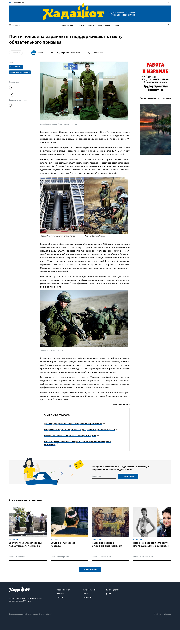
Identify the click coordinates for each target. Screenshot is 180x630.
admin (40, 53)
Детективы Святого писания (155, 98)
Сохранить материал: (18, 100)
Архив (116, 25)
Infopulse (167, 614)
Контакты (87, 598)
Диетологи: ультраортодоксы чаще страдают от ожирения (25, 544)
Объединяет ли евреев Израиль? (63, 544)
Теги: (11, 63)
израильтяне (15, 67)
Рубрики (16, 25)
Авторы (91, 25)
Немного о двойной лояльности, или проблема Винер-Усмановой (151, 544)
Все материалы (90, 569)
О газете (80, 25)
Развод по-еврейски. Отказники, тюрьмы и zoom (107, 544)
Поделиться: (14, 82)
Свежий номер (67, 25)
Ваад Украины (104, 25)
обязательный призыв (20, 72)
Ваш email (96, 476)
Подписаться (18, 3)
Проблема (16, 53)
